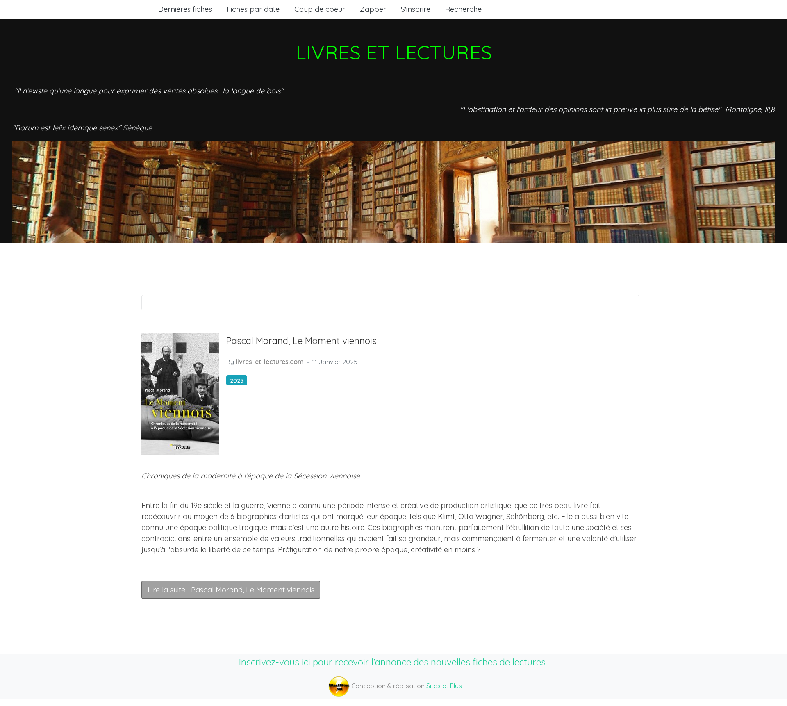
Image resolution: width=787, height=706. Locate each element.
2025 (236, 380)
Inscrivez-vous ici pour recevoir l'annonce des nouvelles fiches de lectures (392, 662)
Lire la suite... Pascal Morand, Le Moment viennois (231, 589)
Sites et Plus (444, 685)
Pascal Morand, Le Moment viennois (301, 340)
